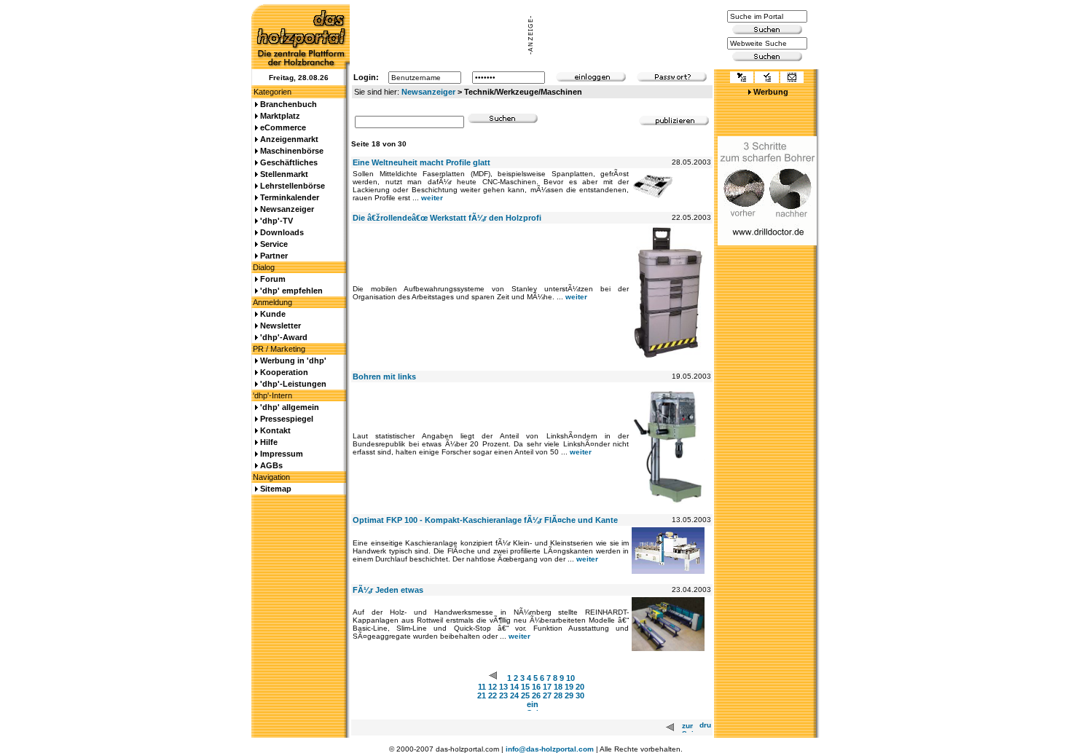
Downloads (282, 232)
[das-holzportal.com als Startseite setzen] (741, 78)
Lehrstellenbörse (292, 185)
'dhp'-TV (276, 220)
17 (547, 686)
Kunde (273, 314)
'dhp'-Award (283, 337)
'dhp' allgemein (289, 407)
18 (558, 686)
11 (482, 686)
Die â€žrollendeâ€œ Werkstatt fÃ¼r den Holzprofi (447, 217)
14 (514, 686)
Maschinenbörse (291, 150)
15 (525, 686)
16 (536, 686)
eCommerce (283, 127)
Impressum (281, 453)
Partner (274, 255)
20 (580, 686)
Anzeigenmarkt (289, 139)
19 (569, 686)
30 (580, 695)
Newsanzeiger (428, 91)
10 (570, 678)
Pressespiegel (286, 418)
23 (503, 695)
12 (492, 686)
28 (558, 695)
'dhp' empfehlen (291, 290)
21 (481, 695)
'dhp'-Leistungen (293, 383)
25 (525, 695)
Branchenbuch (288, 104)
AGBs (271, 465)
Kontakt (275, 430)
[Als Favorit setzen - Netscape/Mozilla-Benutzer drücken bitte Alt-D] (766, 78)
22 (492, 695)
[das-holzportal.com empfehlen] (792, 78)
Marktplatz (280, 115)
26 (536, 695)
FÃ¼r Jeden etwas (388, 590)
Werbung (770, 91)
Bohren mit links (384, 376)
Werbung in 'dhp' (293, 360)
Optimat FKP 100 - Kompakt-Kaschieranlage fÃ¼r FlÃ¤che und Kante (485, 520)
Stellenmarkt (284, 174)
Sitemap (275, 488)
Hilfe (269, 442)
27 (547, 695)
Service (274, 244)
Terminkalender (289, 197)
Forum (273, 279)
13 (503, 686)
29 (569, 695)
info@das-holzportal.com (550, 749)
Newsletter (280, 325)
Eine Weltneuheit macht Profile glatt (421, 162)
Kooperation (284, 372)
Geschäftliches (289, 162)
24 (514, 695)
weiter (432, 198)
